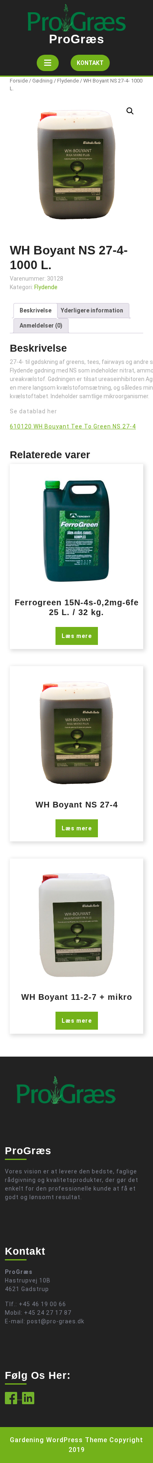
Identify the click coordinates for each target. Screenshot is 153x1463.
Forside (19, 81)
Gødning (42, 81)
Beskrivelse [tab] (35, 310)
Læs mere (77, 636)
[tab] (48, 63)
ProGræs (76, 39)
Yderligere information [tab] (92, 310)
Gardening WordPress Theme (58, 1440)
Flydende (68, 81)
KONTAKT (93, 65)
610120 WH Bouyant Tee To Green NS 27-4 (73, 426)
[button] (130, 111)
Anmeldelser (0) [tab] (41, 325)
